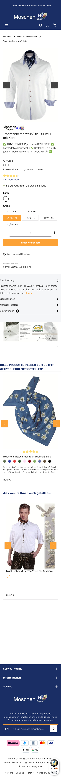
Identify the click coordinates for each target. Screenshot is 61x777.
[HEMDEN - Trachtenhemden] (14, 128)
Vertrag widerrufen (46, 772)
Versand (9, 772)
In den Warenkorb (31, 242)
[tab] (29, 286)
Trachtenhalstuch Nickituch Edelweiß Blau (27, 456)
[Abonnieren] (53, 728)
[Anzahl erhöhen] (54, 233)
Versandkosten (11, 762)
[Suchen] (41, 25)
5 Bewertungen (11, 179)
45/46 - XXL (12, 224)
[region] (30, 85)
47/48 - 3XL (30, 211)
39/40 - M (12, 217)
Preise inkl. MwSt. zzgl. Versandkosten (23, 169)
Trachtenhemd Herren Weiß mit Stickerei (29, 570)
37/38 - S (11, 211)
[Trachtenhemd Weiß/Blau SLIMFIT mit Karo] (30, 85)
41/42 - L (30, 217)
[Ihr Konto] (47, 25)
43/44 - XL (48, 217)
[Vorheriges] (6, 85)
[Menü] (6, 25)
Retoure (31, 772)
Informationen (12, 677)
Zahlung (20, 772)
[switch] (54, 772)
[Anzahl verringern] (6, 233)
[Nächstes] (54, 85)
